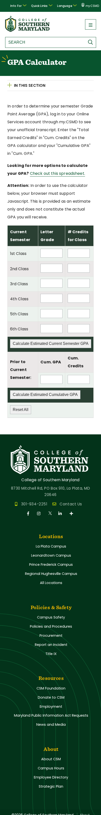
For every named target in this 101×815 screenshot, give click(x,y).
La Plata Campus (51, 546)
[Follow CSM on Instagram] (40, 513)
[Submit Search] (91, 42)
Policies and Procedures (51, 626)
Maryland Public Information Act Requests (51, 715)
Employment (51, 706)
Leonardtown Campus (51, 555)
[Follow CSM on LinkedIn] (61, 513)
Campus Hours (51, 768)
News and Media (51, 724)
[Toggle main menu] (90, 24)
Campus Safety (51, 617)
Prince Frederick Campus (51, 564)
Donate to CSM (51, 697)
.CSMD (92, 6)
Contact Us (71, 504)
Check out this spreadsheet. (57, 173)
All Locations (51, 582)
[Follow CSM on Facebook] (29, 513)
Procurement (51, 635)
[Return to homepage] (27, 30)
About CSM (51, 759)
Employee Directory (51, 777)
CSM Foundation (51, 688)
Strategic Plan (51, 786)
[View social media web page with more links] (71, 513)
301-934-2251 (34, 504)
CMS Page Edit (14, 430)
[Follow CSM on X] (50, 513)
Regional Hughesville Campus (51, 573)
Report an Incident (51, 644)
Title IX (51, 653)
